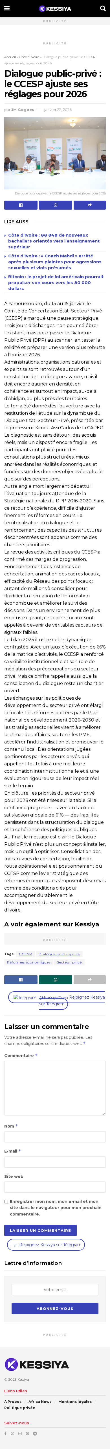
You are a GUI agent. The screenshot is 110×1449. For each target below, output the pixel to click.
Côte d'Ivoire (29, 57)
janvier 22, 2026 (58, 109)
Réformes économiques (28, 962)
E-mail (12, 1151)
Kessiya (23, 1379)
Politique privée (19, 1408)
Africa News (39, 1402)
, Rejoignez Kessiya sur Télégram (58, 1000)
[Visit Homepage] (55, 8)
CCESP (25, 954)
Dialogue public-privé (59, 954)
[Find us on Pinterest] (27, 1433)
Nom (11, 1126)
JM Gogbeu (22, 109)
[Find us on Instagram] (20, 1433)
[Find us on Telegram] (35, 1433)
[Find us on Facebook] (5, 1433)
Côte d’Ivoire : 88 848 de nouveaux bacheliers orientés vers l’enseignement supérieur (54, 241)
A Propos (12, 1402)
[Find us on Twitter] (12, 1433)
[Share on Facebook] (21, 205)
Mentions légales (75, 1402)
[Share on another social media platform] (90, 205)
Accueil (10, 57)
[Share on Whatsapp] (55, 205)
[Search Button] (103, 8)
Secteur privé (69, 962)
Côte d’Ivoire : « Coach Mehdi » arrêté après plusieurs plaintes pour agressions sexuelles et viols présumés (55, 261)
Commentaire (21, 1055)
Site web (13, 1176)
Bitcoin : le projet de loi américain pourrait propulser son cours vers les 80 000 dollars (56, 282)
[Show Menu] (7, 8)
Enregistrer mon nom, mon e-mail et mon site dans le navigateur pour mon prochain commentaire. (56, 1208)
